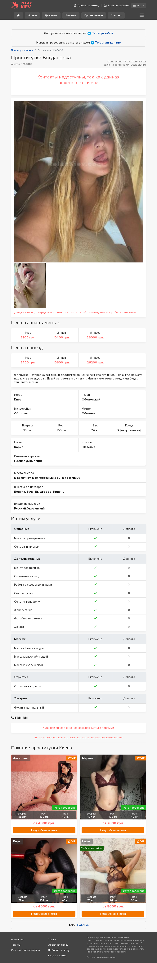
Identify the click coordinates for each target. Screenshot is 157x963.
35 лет (28, 430)
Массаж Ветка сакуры (29, 648)
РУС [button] (139, 5)
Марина (87, 758)
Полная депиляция (28, 461)
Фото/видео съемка (28, 618)
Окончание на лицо (27, 576)
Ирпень (58, 492)
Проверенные (93, 15)
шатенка (83, 925)
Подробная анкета (44, 830)
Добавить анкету (88, 5)
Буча (30, 492)
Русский (20, 508)
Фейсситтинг (23, 610)
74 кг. (95, 430)
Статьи (52, 939)
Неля (86, 841)
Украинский (36, 508)
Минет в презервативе (29, 538)
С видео (116, 15)
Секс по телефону (27, 602)
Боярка (19, 492)
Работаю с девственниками (33, 585)
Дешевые (51, 15)
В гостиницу (71, 478)
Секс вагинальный (26, 547)
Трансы (15, 944)
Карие (18, 447)
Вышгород (43, 492)
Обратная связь (58, 944)
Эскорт (19, 627)
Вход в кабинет (57, 955)
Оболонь (21, 413)
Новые (32, 15)
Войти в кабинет (118, 5)
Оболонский (91, 399)
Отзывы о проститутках (25, 950)
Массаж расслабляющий (31, 657)
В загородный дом (46, 478)
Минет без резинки (27, 568)
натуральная (130, 430)
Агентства (17, 939)
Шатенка (88, 447)
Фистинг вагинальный (29, 708)
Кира (16, 841)
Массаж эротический (28, 665)
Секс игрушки (23, 593)
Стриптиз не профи (27, 686)
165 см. (61, 430)
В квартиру (22, 478)
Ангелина (20, 758)
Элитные (70, 15)
